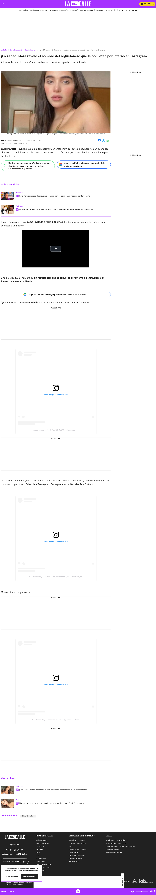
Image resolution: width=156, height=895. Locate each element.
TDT (70, 846)
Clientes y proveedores (77, 855)
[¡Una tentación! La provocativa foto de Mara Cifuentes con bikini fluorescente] (7, 790)
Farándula (29, 50)
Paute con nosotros (75, 858)
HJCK (38, 852)
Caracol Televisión (42, 843)
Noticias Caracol (41, 840)
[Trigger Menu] (3, 4)
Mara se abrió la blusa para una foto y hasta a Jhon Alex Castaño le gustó (51, 803)
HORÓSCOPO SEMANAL (38, 10)
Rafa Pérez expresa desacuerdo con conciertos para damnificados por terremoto (54, 196)
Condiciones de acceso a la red (116, 840)
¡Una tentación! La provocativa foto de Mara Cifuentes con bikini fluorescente (53, 789)
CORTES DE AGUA (86, 10)
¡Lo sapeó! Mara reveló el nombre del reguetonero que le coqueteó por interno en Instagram (71, 50)
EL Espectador (41, 858)
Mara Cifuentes (27, 816)
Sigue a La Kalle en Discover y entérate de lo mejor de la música (84, 164)
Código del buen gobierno (78, 849)
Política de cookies (112, 849)
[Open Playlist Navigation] (154, 891)
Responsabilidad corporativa (116, 843)
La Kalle (4, 50)
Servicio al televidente (77, 840)
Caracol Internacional (43, 864)
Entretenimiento (16, 50)
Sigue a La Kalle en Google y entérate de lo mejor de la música (57, 294)
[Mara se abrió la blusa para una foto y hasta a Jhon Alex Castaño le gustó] (7, 803)
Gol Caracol (40, 846)
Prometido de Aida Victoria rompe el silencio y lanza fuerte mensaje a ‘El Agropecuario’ (57, 209)
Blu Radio (39, 849)
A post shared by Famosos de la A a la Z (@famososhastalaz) (56, 720)
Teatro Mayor (40, 861)
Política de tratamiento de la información (120, 846)
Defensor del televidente (77, 843)
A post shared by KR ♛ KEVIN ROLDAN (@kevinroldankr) (56, 430)
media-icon (78, 891)
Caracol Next (40, 870)
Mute (132, 891)
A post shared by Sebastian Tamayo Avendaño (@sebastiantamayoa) (56, 577)
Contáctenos (73, 852)
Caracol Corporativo (43, 867)
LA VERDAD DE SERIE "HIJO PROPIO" (63, 10)
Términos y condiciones (114, 852)
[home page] (78, 3)
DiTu (37, 855)
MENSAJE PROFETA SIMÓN (106, 10)
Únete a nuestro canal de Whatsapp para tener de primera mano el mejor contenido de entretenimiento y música (29, 166)
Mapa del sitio (74, 861)
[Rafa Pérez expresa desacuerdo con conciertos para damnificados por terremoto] (7, 196)
